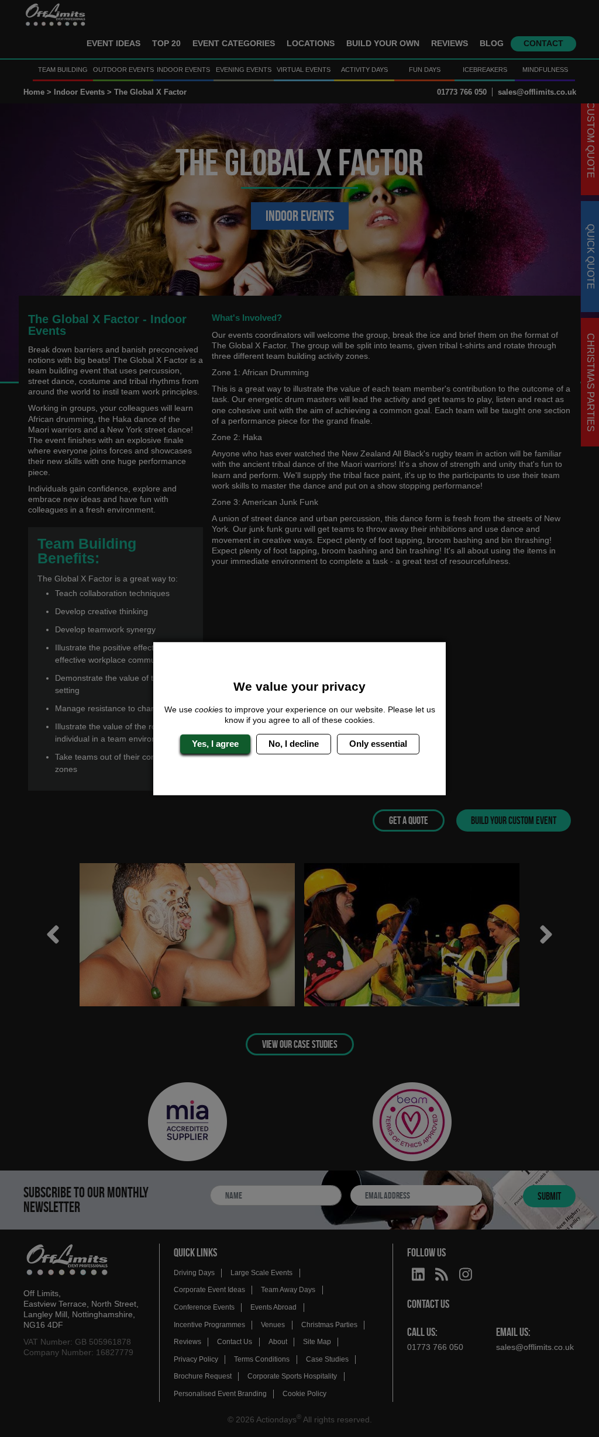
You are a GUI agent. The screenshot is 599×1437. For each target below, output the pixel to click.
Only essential (378, 744)
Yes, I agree (215, 744)
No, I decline (293, 744)
